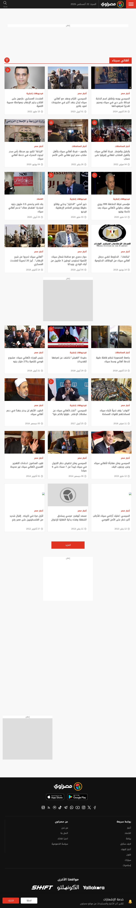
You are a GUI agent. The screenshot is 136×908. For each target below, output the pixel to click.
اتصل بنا (64, 833)
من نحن (64, 828)
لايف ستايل (125, 844)
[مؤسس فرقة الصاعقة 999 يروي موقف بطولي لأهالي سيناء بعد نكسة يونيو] (111, 183)
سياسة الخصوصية (60, 844)
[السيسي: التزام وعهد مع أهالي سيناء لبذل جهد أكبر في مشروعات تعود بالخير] (68, 78)
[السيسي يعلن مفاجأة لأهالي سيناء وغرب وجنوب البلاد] (111, 442)
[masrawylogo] (68, 786)
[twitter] (89, 808)
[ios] (55, 797)
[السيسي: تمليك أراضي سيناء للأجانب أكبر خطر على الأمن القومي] (111, 495)
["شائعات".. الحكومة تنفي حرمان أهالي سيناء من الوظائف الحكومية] (111, 236)
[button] (131, 4)
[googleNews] (43, 808)
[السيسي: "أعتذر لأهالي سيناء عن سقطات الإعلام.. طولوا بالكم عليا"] (68, 389)
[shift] (42, 888)
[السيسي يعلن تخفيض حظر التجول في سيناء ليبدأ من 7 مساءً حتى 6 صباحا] (68, 442)
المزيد (68, 545)
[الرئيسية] (112, 4)
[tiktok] (60, 808)
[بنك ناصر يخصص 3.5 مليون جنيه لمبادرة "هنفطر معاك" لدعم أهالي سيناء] (24, 183)
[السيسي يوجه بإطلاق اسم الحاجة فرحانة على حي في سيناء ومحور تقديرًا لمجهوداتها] (111, 78)
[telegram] (66, 808)
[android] (77, 797)
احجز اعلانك (63, 839)
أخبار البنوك (126, 849)
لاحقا (29, 900)
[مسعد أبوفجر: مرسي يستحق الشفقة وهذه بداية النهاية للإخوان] (68, 495)
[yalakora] (93, 888)
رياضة (128, 839)
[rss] (49, 808)
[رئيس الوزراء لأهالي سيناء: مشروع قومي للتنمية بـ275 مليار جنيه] (24, 337)
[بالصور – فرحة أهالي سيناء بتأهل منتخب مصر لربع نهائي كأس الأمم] (68, 130)
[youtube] (78, 808)
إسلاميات (127, 865)
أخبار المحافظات (122, 146)
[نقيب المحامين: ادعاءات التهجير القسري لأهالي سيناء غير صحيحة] (24, 442)
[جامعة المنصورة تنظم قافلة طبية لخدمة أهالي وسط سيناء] (111, 337)
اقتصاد (40, 199)
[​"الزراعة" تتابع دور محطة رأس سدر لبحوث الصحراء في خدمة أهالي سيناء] (24, 130)
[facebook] (95, 808)
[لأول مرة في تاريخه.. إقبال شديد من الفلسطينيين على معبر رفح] (24, 495)
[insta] (83, 808)
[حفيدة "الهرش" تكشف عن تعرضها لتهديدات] (68, 337)
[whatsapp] (71, 808)
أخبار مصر (125, 93)
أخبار (129, 828)
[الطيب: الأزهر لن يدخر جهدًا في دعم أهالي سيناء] (24, 389)
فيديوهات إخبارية (34, 93)
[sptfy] (54, 808)
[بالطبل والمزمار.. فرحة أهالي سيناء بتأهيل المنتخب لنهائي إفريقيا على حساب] (111, 130)
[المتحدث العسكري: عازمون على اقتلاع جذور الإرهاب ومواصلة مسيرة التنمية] (24, 78)
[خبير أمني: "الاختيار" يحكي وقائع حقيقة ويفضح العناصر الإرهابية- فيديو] (68, 183)
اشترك (11, 900)
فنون (128, 855)
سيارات (128, 860)
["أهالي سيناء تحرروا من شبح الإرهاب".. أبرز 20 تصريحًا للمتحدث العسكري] (24, 236)
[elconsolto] (68, 888)
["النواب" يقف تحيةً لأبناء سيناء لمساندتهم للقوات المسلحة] (111, 389)
